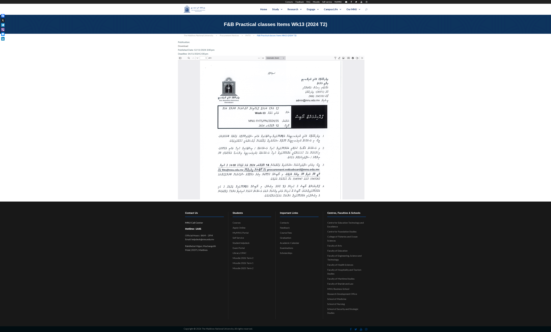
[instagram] (366, 2)
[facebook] (351, 2)
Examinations (286, 248)
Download (183, 46)
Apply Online (239, 227)
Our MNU (351, 9)
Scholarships (286, 253)
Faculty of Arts (334, 245)
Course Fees (286, 232)
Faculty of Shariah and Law (340, 283)
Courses (237, 222)
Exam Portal (239, 248)
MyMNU (338, 2)
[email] (346, 2)
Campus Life (331, 9)
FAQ (308, 2)
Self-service (327, 2)
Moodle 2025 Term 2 (243, 268)
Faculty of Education (337, 250)
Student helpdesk (241, 242)
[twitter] (356, 2)
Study (275, 9)
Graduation (285, 237)
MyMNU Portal (241, 232)
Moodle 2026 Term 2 (243, 258)
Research (293, 9)
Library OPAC (240, 253)
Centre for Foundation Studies (342, 231)
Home (263, 9)
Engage (311, 9)
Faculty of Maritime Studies (341, 278)
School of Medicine (336, 299)
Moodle (316, 2)
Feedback (300, 2)
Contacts (289, 2)
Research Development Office (342, 293)
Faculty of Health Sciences (340, 264)
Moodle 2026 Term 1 (243, 263)
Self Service (238, 237)
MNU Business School (338, 288)
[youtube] (361, 2)
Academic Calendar (289, 242)
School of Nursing (336, 304)
